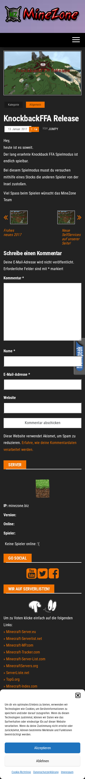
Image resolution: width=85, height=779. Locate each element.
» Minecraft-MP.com (18, 645)
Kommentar (14, 278)
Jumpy (53, 129)
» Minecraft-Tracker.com (22, 652)
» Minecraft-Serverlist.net (23, 638)
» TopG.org (12, 679)
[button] (78, 695)
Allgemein (35, 104)
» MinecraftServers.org (21, 666)
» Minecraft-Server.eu (20, 632)
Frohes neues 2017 (12, 232)
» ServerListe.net (16, 672)
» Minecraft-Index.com (20, 686)
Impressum (67, 772)
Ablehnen (42, 761)
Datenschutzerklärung (46, 772)
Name (9, 351)
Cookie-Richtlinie (21, 772)
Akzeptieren (42, 748)
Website (10, 397)
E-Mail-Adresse (17, 374)
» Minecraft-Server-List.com (24, 659)
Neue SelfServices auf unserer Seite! (71, 236)
